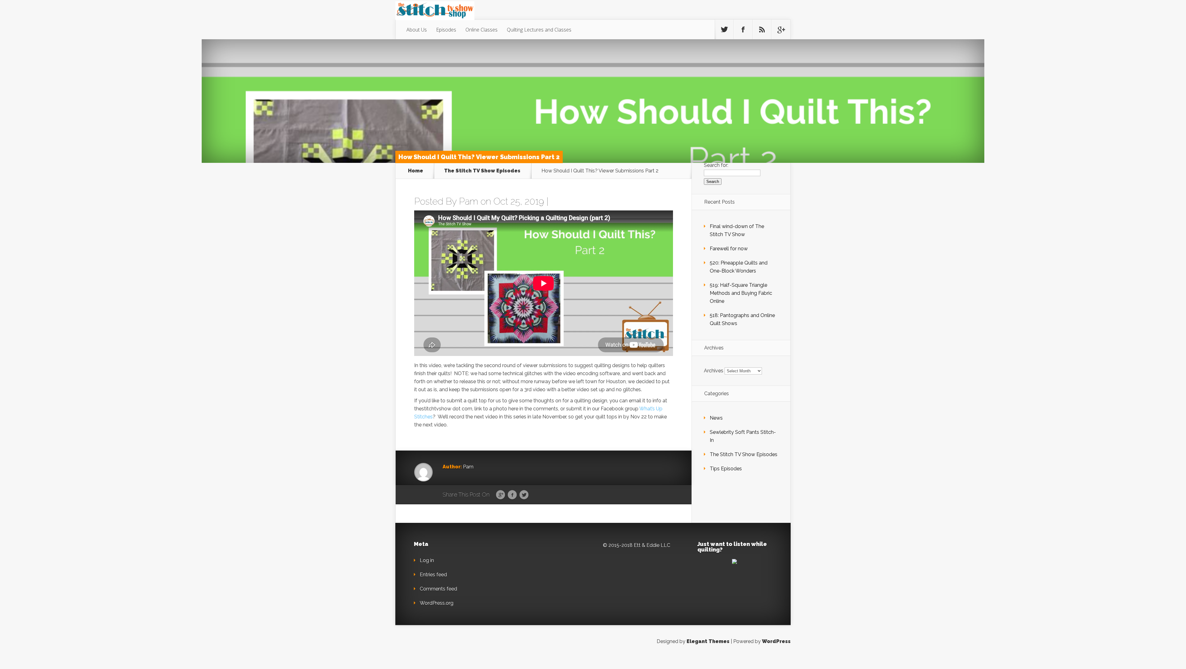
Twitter (524, 495)
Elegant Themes (708, 641)
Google (500, 495)
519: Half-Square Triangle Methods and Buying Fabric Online (741, 293)
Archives (713, 371)
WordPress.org (436, 603)
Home (415, 170)
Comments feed (438, 589)
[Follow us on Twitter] (724, 30)
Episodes (446, 29)
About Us (416, 29)
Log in (427, 560)
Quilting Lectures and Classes (539, 29)
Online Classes (481, 29)
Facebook (512, 495)
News (716, 418)
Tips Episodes (726, 469)
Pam (468, 201)
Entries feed (433, 575)
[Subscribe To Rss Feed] (762, 30)
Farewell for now (729, 249)
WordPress (776, 641)
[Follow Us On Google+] (781, 30)
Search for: (716, 165)
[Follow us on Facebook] (743, 30)
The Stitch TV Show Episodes (482, 170)
